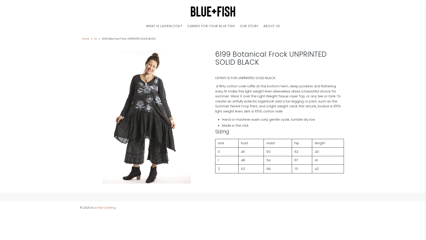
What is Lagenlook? (164, 26)
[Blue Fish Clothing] (213, 11)
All (95, 39)
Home (85, 39)
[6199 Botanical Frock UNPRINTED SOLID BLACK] (146, 117)
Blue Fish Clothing (103, 208)
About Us (271, 26)
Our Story (249, 26)
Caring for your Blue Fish (211, 26)
